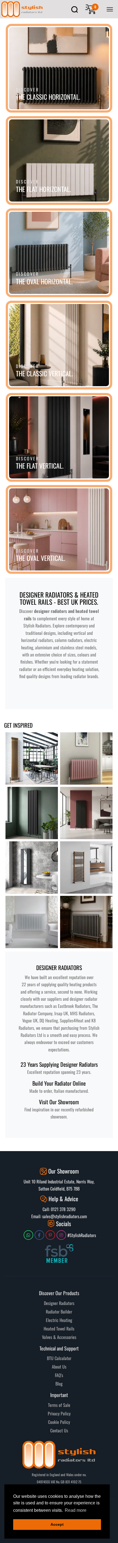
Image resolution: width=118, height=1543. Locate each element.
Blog (59, 1383)
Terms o (54, 1405)
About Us (59, 1366)
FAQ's (59, 1375)
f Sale (65, 1405)
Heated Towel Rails (59, 1328)
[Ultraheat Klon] (31, 922)
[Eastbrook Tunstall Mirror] (31, 867)
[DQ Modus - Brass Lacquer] (31, 758)
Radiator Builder (59, 1311)
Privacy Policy (59, 1413)
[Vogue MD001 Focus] (86, 867)
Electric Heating (59, 1320)
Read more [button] (75, 1510)
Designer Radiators (59, 1303)
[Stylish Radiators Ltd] (22, 9)
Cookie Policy (59, 1422)
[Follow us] (28, 1235)
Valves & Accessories (59, 1337)
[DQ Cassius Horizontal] (86, 758)
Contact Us (59, 1430)
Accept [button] (57, 1524)
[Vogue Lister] (31, 813)
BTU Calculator (59, 1358)
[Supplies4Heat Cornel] (86, 922)
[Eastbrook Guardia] (86, 813)
